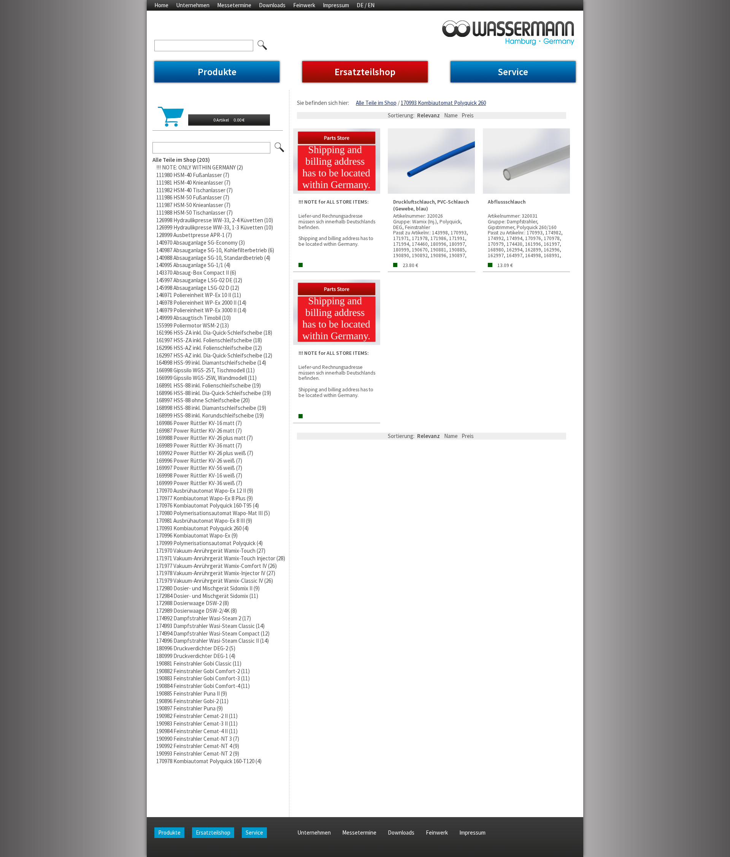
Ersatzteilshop (365, 72)
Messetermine (234, 5)
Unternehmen (192, 5)
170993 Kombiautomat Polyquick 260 (443, 102)
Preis (468, 115)
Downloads (272, 5)
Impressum (336, 5)
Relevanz (428, 115)
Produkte (217, 72)
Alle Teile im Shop (376, 102)
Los (280, 147)
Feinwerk (304, 5)
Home (161, 5)
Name (451, 115)
